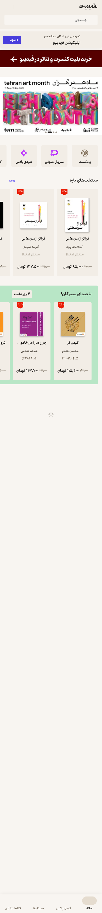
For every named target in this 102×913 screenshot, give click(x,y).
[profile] (7, 7)
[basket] (20, 7)
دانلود (14, 40)
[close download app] (97, 40)
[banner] (51, 58)
